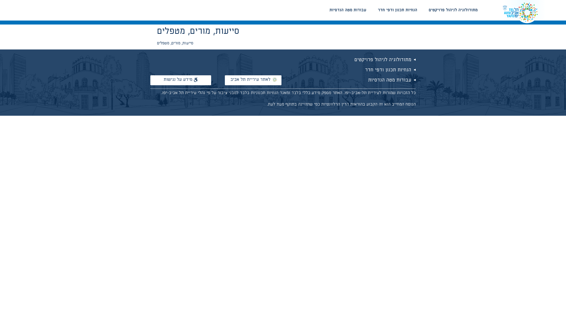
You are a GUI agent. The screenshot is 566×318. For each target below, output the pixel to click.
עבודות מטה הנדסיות (347, 10)
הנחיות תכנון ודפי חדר (397, 10)
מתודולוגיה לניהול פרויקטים (453, 10)
